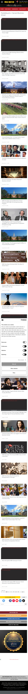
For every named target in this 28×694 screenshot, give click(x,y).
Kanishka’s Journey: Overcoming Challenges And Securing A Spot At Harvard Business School (14, 413)
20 (15, 591)
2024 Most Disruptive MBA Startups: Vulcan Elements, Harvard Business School (13, 582)
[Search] (25, 604)
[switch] (25, 346)
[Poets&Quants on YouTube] (17, 600)
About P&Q (4, 683)
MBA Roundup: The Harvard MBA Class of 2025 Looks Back (14, 455)
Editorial (6, 685)
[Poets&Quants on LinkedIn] (20, 600)
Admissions (15, 9)
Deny (14, 372)
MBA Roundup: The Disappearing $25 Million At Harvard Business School (14, 243)
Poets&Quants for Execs (18, 676)
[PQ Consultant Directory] (13, 663)
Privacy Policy (21, 683)
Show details (21, 359)
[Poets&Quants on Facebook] (10, 600)
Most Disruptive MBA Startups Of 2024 (11, 560)
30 (18, 591)
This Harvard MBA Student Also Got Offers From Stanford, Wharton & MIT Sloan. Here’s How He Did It (14, 117)
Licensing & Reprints (6, 684)
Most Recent (22, 9)
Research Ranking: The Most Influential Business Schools (12, 180)
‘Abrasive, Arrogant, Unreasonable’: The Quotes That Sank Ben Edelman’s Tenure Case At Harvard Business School (14, 96)
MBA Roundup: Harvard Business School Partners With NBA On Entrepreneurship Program (12, 202)
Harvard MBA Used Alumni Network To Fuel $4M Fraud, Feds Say (13, 286)
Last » (23, 591)
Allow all (14, 364)
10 (13, 591)
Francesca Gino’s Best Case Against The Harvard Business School (14, 434)
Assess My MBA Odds (13, 624)
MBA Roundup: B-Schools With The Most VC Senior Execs (13, 264)
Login (23, 597)
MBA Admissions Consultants (13, 621)
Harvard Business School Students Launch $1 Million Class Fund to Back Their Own (13, 518)
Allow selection (14, 368)
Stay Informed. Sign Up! (10, 597)
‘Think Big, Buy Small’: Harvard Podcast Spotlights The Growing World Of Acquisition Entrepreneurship (13, 223)
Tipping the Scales (22, 678)
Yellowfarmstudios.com (17, 688)
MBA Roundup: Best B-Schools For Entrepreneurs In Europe (10, 476)
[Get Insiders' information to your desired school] (13, 641)
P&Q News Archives (12, 683)
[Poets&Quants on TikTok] (23, 600)
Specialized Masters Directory (13, 615)
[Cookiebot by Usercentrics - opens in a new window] (21, 320)
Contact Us (12, 685)
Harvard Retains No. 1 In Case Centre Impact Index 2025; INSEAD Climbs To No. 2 (13, 137)
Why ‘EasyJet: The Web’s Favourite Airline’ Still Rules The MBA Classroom (13, 74)
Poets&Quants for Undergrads (9, 678)
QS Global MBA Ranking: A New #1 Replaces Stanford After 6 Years (13, 307)
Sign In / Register (20, 685)
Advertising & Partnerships (19, 684)
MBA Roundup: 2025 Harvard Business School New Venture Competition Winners (13, 540)
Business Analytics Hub (13, 618)
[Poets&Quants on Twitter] (3, 600)
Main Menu (8, 9)
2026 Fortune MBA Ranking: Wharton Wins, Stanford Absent (13, 53)
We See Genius (14, 679)
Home (2, 9)
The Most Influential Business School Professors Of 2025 (14, 159)
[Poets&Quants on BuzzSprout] (7, 600)
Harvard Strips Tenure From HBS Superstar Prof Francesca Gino (14, 497)
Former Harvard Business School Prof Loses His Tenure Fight (14, 31)
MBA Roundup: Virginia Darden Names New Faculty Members (13, 391)
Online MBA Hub (13, 612)
